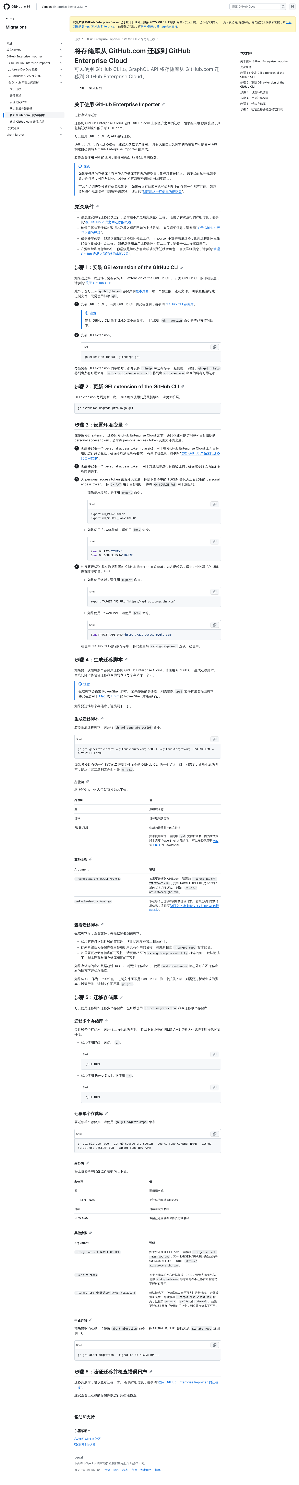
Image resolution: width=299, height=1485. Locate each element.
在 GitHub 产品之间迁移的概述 (108, 222)
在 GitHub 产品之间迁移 (139, 39)
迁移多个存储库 (88, 1021)
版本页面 (142, 291)
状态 (125, 1470)
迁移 (77, 39)
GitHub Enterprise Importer (102, 39)
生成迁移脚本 (86, 719)
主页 (12, 18)
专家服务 (146, 1470)
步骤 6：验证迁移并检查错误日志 (110, 1372)
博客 (158, 1470)
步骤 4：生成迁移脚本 (98, 660)
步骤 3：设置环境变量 (98, 425)
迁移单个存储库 (88, 1113)
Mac (102, 696)
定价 (134, 1470)
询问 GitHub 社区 (90, 1438)
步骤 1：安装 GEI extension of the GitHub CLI (126, 267)
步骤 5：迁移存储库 (96, 997)
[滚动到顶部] (290, 1476)
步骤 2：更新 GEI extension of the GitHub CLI (126, 386)
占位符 (79, 782)
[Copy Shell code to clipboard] (215, 347)
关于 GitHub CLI (97, 283)
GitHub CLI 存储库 (180, 304)
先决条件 (84, 207)
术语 (107, 1470)
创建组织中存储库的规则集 (162, 191)
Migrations (16, 27)
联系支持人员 (87, 1444)
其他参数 (80, 859)
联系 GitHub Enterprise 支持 (159, 26)
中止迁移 (80, 1320)
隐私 (116, 1470)
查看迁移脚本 (86, 924)
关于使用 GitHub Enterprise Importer (117, 104)
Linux (115, 696)
